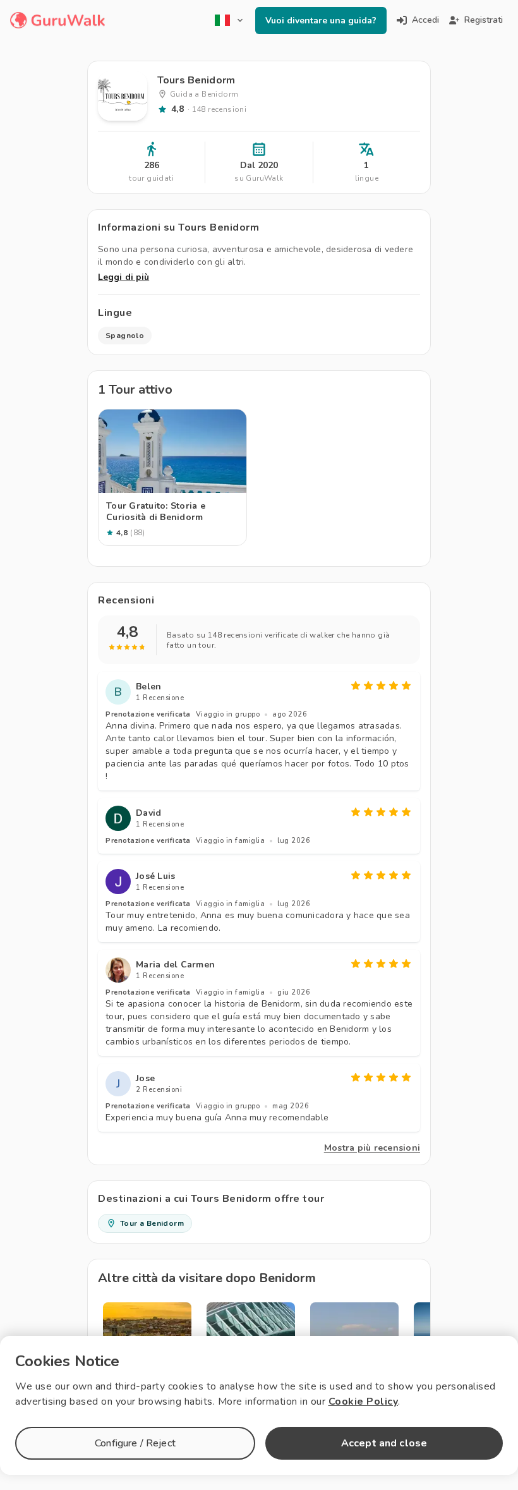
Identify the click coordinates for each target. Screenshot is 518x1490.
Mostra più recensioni (372, 1148)
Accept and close (384, 1443)
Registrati (483, 20)
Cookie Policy (363, 1401)
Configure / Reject (135, 1443)
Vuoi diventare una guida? (320, 21)
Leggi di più (123, 277)
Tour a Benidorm (152, 1223)
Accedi (425, 20)
